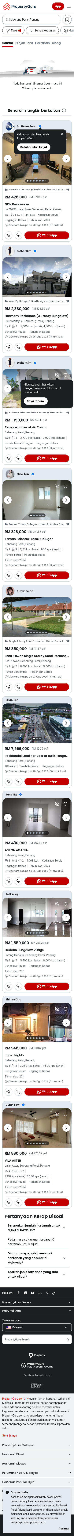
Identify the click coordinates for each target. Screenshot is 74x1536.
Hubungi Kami (11, 1311)
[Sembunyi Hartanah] (57, 263)
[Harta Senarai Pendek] (65, 263)
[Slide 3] (34, 181)
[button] (7, 43)
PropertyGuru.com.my (15, 1398)
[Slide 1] (27, 181)
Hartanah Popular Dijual (18, 1482)
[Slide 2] (30, 181)
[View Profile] (37, 126)
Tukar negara (11, 1320)
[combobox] (34, 19)
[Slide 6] (43, 181)
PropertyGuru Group (16, 1302)
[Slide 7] (45, 180)
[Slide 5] (40, 181)
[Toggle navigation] (68, 6)
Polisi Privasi (18, 1509)
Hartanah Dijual (13, 1454)
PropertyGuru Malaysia (18, 1445)
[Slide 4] (37, 181)
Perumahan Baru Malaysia (20, 1473)
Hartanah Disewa (14, 1464)
